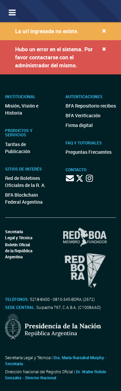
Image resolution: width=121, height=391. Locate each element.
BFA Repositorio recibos (91, 106)
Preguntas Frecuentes (89, 152)
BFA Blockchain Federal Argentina (24, 198)
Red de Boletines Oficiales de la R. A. (25, 181)
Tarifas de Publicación (17, 147)
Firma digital (79, 125)
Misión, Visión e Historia (21, 109)
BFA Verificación (83, 115)
